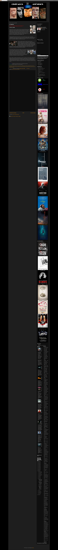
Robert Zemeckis (46, 441)
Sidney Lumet (45, 512)
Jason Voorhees (46, 477)
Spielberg (45, 371)
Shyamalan (45, 416)
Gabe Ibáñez (45, 475)
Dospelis (39, 344)
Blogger (33, 547)
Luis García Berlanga (45, 509)
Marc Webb (45, 432)
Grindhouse (45, 453)
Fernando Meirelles (45, 521)
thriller (18, 69)
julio (39, 476)
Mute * (38, 73)
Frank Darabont (46, 429)
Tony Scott (45, 498)
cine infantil (45, 444)
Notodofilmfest (45, 481)
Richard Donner (46, 535)
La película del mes (41, 401)
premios (45, 352)
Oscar (44, 354)
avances (13, 69)
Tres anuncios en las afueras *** (41, 75)
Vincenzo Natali (46, 538)
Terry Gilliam (45, 513)
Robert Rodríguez (46, 419)
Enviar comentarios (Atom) (16, 114)
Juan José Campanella (45, 507)
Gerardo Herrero (46, 505)
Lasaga (45, 411)
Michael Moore (45, 530)
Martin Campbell (46, 491)
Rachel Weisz (45, 534)
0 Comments (28, 68)
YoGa (44, 470)
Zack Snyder (45, 373)
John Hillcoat (45, 480)
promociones (45, 401)
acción (45, 361)
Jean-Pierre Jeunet (45, 463)
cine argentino (45, 499)
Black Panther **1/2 (40, 67)
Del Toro (45, 390)
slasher (45, 392)
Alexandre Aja (45, 459)
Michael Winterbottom (45, 531)
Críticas (15, 69)
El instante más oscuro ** (41, 69)
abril (39, 490)
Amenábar (45, 460)
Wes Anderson (45, 421)
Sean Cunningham (46, 495)
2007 (38, 494)
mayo (39, 478)
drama (17, 69)
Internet (45, 418)
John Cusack (45, 525)
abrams (45, 375)
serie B (45, 437)
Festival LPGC (45, 487)
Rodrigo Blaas (45, 536)
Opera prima (45, 391)
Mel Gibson (45, 454)
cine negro (45, 436)
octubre (40, 473)
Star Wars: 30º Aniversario (45, 497)
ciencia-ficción (45, 358)
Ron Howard (45, 483)
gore (44, 378)
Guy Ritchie (45, 430)
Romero (45, 482)
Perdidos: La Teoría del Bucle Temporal (40, 487)
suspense (45, 383)
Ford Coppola (45, 504)
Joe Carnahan (45, 447)
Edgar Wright (45, 503)
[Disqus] (22, 80)
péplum (45, 542)
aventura (45, 376)
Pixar (44, 385)
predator (45, 541)
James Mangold (46, 461)
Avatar (45, 428)
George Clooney (46, 407)
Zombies (45, 370)
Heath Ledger (45, 488)
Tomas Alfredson (46, 515)
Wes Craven (45, 417)
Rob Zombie (45, 450)
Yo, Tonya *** (39, 76)
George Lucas (45, 452)
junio (39, 477)
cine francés (45, 397)
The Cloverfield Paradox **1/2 (41, 74)
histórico (45, 486)
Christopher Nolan (46, 366)
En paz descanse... (45, 360)
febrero (39, 492)
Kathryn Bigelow (46, 410)
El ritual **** (39, 70)
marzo (39, 491)
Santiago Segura (46, 434)
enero (39, 493)
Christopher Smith (46, 519)
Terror (44, 353)
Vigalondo (45, 396)
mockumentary (45, 445)
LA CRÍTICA (11, 24)
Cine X (45, 404)
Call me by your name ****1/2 (41, 68)
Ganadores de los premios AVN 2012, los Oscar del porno (40, 361)
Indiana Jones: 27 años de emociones (40, 483)
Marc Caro (45, 529)
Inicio (23, 112)
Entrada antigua (33, 112)
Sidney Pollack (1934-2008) (40, 480)
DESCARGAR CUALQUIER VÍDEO (42, 345)
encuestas (45, 365)
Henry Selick (45, 523)
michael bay (45, 406)
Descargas (45, 389)
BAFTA (45, 412)
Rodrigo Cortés (45, 433)
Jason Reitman (45, 524)
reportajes (45, 362)
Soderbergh (45, 420)
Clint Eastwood (45, 414)
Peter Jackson (45, 372)
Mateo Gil (45, 510)
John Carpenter (46, 465)
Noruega (45, 532)
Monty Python (45, 511)
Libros (44, 508)
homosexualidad (46, 472)
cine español (45, 351)
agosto (39, 475)
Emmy (45, 405)
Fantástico (45, 379)
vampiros (45, 446)
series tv (45, 369)
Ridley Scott (45, 382)
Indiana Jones (45, 476)
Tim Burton (45, 384)
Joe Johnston (45, 464)
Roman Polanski (46, 456)
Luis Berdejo (45, 528)
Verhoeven (45, 469)
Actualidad (45, 347)
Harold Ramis (45, 522)
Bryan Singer (45, 413)
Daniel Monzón (45, 451)
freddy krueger (45, 485)
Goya (44, 374)
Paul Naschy (45, 533)
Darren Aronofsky (46, 438)
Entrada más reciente (12, 112)
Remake (45, 386)
